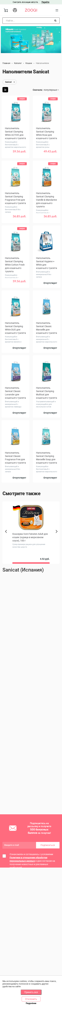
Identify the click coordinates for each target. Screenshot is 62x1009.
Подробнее (31, 1003)
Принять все (31, 992)
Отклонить (31, 999)
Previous (6, 537)
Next (57, 535)
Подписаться (48, 845)
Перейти (45, 2)
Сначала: (38, 90)
